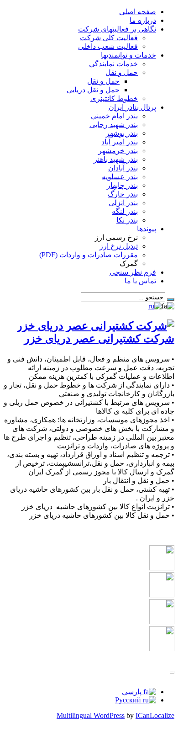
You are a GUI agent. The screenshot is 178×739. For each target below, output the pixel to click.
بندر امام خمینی (114, 116)
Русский (129, 700)
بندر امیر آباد (119, 142)
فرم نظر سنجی (133, 272)
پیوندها (146, 229)
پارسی (132, 692)
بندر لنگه (125, 211)
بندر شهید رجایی (113, 124)
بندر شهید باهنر (116, 159)
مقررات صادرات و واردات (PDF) (88, 255)
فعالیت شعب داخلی (108, 46)
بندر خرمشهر (118, 150)
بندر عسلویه (120, 177)
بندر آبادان (123, 168)
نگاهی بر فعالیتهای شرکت (117, 29)
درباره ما (143, 20)
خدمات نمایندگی (113, 64)
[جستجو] (170, 299)
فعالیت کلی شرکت (109, 38)
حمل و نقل (121, 72)
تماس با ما (140, 281)
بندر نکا (127, 220)
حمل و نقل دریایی (93, 90)
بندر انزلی (123, 203)
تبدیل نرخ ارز (118, 246)
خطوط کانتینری (114, 98)
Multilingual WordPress (91, 715)
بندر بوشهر (122, 133)
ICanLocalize (155, 715)
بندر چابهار (122, 185)
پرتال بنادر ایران (132, 107)
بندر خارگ (123, 194)
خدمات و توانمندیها (128, 55)
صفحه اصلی (137, 12)
